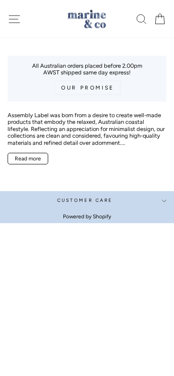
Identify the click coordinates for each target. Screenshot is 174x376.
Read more (28, 158)
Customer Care (84, 200)
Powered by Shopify (87, 216)
